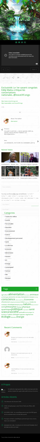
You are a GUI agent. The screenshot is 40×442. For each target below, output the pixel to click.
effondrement (5, 302)
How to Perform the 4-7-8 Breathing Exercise (16, 178)
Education (8, 227)
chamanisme (25, 297)
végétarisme (29, 314)
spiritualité (22, 312)
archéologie (4, 297)
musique (11, 304)
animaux (34, 294)
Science (7, 235)
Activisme (8, 249)
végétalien (22, 314)
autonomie (11, 297)
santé (32, 309)
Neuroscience (34, 304)
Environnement (10, 231)
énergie (20, 316)
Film (6, 274)
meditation (4, 304)
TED (33, 312)
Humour (7, 271)
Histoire (7, 256)
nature (27, 304)
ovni (3, 307)
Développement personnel (13, 238)
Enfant (23, 302)
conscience (8, 299)
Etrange (7, 264)
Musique (8, 278)
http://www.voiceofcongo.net (9, 101)
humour (27, 302)
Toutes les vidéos (11, 216)
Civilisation (32, 297)
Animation (27, 295)
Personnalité (9, 224)
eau (23, 300)
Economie (29, 299)
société (14, 312)
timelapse (4, 314)
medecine (32, 302)
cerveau (18, 297)
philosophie (10, 306)
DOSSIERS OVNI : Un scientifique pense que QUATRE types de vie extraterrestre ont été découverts (20, 413)
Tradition (9, 314)
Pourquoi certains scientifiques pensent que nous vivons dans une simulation (20, 420)
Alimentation (9, 253)
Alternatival (14, 121)
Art (6, 260)
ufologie (16, 314)
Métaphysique (19, 304)
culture (17, 300)
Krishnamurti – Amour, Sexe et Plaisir (13, 164)
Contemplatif (9, 267)
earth (20, 300)
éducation (13, 317)
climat (36, 297)
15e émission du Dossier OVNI (12, 401)
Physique (19, 307)
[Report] (18, 78)
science (5, 311)
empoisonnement (15, 302)
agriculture (4, 295)
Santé (7, 242)
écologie (5, 316)
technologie (28, 312)
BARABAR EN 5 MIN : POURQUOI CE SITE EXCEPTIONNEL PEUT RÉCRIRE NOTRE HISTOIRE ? (21, 426)
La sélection (9, 245)
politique (17, 309)
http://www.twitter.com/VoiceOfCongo (12, 103)
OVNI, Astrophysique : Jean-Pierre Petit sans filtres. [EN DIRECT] (19, 407)
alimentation (16, 294)
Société (7, 220)
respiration (26, 309)
